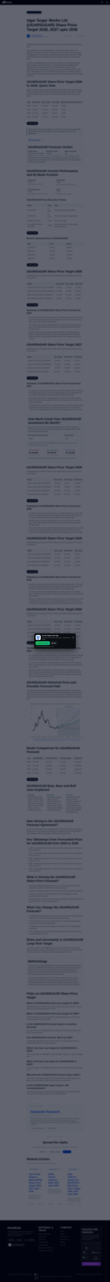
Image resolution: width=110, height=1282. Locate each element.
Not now (54, 643)
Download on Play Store (43, 643)
